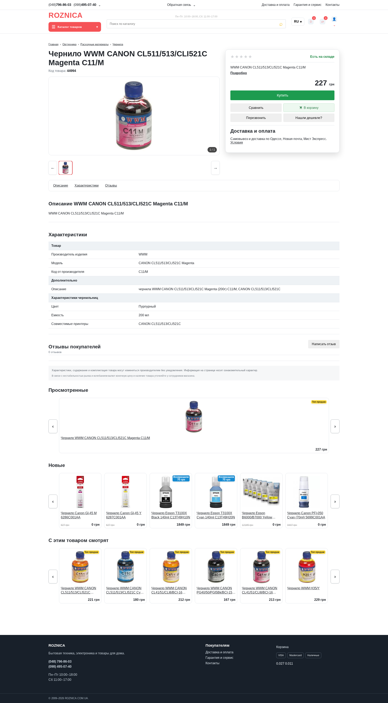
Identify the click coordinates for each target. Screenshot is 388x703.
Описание (60, 185)
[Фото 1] (65, 168)
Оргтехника (69, 44)
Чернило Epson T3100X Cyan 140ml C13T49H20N (216, 515)
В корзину (311, 107)
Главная (53, 44)
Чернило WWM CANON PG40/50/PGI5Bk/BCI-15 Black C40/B (214, 590)
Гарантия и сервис (308, 4)
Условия (236, 142)
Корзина (282, 647)
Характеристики (87, 185)
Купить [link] (282, 95)
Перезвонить (256, 118)
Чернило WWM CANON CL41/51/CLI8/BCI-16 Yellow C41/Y (169, 590)
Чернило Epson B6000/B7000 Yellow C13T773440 (257, 515)
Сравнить (256, 107)
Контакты (333, 4)
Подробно (238, 73)
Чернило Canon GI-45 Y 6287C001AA (123, 515)
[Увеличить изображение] (134, 116)
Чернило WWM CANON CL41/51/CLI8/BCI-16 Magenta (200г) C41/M (259, 590)
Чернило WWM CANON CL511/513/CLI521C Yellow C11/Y (78, 590)
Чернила (118, 44)
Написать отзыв (324, 344)
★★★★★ (241, 57)
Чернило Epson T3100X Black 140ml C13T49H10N (170, 515)
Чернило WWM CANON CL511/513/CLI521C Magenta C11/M (105, 438)
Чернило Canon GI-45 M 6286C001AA (79, 515)
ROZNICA (65, 15)
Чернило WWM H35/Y (303, 588)
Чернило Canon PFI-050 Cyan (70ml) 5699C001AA (306, 515)
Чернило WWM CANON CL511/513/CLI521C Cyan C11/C (125, 590)
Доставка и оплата (276, 4)
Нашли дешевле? (308, 118)
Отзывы (111, 185)
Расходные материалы (94, 44)
